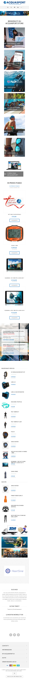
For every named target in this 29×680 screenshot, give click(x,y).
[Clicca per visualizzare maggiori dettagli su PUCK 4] (5, 435)
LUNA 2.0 (13, 382)
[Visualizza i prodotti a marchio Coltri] (14, 572)
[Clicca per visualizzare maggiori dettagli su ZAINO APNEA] (5, 475)
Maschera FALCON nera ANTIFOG (17, 506)
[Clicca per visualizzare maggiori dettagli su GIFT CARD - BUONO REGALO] (14, 202)
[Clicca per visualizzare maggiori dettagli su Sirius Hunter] (5, 445)
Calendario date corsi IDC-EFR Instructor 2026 (13, 332)
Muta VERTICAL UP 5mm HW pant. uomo (18, 516)
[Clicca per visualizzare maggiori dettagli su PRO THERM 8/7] (5, 415)
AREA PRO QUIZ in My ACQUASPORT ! (14, 344)
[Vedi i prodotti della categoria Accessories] (14, 147)
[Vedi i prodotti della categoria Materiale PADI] (14, 37)
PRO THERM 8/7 (15, 411)
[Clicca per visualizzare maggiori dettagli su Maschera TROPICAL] (5, 405)
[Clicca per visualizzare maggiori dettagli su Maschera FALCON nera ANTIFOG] (5, 509)
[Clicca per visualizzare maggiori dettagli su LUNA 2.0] (5, 385)
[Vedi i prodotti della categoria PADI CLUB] (14, 81)
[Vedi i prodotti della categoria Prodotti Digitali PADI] (14, 59)
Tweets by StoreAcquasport (14, 610)
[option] (14, 572)
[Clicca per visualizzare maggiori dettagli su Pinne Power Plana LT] (5, 499)
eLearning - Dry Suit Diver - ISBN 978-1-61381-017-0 (18, 462)
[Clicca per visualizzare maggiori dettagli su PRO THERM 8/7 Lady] (5, 425)
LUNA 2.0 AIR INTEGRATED (17, 392)
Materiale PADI (13, 43)
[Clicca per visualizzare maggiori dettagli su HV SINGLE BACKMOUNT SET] (5, 375)
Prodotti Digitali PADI (14, 64)
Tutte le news (14, 358)
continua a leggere (8, 339)
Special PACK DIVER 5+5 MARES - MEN (19, 452)
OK (14, 673)
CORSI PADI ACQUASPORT (12, 174)
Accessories (12, 153)
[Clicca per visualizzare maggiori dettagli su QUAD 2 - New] (14, 233)
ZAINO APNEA (14, 471)
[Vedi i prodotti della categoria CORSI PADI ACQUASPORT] (14, 169)
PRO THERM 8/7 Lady (16, 421)
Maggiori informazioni (14, 676)
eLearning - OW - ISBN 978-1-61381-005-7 (14, 278)
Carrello (18, 7)
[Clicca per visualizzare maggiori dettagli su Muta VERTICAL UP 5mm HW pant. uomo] (5, 519)
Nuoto (10, 131)
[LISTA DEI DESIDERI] (14, 7)
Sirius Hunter (15, 441)
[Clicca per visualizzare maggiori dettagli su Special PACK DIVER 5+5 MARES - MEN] (5, 455)
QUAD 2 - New (14, 245)
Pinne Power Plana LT (17, 495)
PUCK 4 (13, 431)
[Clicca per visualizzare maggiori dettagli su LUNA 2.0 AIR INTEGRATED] (5, 395)
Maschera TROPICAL (16, 401)
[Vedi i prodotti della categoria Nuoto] (14, 125)
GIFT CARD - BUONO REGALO (14, 214)
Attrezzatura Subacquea (13, 108)
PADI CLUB (11, 87)
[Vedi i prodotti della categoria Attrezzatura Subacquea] (14, 103)
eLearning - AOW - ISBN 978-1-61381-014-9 (14, 310)
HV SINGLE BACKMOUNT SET (18, 372)
